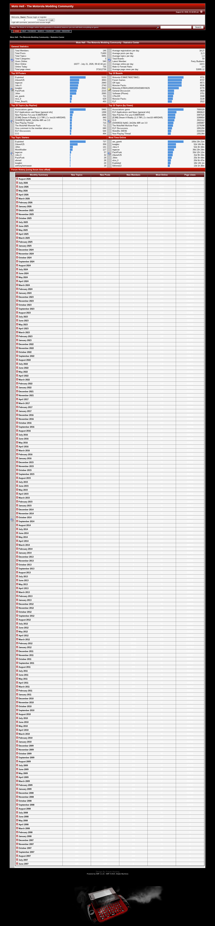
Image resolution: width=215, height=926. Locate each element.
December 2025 (26, 210)
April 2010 (23, 730)
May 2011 (23, 679)
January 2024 (24, 293)
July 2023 (23, 317)
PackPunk (20, 91)
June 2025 (23, 226)
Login (58, 31)
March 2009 (24, 781)
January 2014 (24, 553)
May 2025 (23, 230)
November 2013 (26, 561)
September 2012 (26, 616)
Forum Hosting (112, 872)
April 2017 (23, 399)
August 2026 (24, 179)
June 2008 (23, 816)
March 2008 (24, 828)
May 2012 (23, 631)
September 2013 (26, 568)
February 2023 (25, 336)
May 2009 (23, 773)
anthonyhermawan (23, 166)
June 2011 (23, 675)
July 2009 (23, 765)
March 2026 (24, 198)
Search (41, 31)
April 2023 (23, 328)
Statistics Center (57, 37)
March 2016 (24, 450)
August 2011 (24, 667)
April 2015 (23, 494)
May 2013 (23, 584)
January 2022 (24, 387)
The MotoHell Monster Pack (28, 125)
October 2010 (24, 706)
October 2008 (24, 801)
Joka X (18, 85)
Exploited (19, 77)
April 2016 (23, 446)
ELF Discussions (23, 131)
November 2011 (26, 655)
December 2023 (26, 297)
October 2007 (24, 848)
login (35, 17)
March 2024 (24, 285)
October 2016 (24, 423)
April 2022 (23, 376)
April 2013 (23, 588)
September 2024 (26, 261)
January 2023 (24, 340)
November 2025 (26, 214)
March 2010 (24, 734)
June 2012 (23, 628)
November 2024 (26, 254)
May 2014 (23, 537)
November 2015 (26, 466)
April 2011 (23, 683)
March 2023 (24, 332)
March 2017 (24, 403)
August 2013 (24, 572)
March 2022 (24, 380)
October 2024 (24, 257)
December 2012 (26, 604)
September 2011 (26, 663)
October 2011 (24, 659)
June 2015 (23, 486)
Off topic (116, 83)
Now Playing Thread (24, 123)
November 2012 (26, 608)
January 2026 (24, 206)
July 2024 (23, 269)
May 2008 (23, 820)
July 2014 (23, 529)
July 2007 (23, 860)
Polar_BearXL (21, 101)
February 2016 (25, 454)
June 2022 (23, 368)
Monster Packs (119, 85)
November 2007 (26, 844)
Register (66, 31)
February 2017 (25, 407)
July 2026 (23, 183)
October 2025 (24, 218)
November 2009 (26, 750)
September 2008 (26, 805)
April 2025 (23, 234)
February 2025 (25, 242)
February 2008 (25, 832)
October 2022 (24, 352)
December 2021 (26, 391)
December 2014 (26, 509)
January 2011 (24, 694)
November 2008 (26, 797)
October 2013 (24, 565)
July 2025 (23, 222)
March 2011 (24, 687)
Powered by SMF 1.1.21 (96, 874)
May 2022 (23, 372)
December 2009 (26, 746)
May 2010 (23, 726)
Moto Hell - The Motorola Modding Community (29, 37)
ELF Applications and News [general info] (34, 112)
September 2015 (26, 474)
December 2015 (26, 462)
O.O (17, 133)
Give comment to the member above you (33, 128)
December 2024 (26, 250)
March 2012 (24, 639)
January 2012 (24, 647)
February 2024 (25, 289)
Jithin (17, 93)
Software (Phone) (120, 93)
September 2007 (26, 852)
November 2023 (26, 301)
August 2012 (24, 620)
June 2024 (23, 273)
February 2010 (25, 738)
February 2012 (25, 643)
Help (24, 31)
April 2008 (23, 824)
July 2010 (23, 718)
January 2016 (24, 458)
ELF (114, 101)
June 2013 (23, 580)
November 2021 (26, 395)
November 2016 (26, 419)
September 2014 (26, 521)
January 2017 (24, 411)
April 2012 (23, 635)
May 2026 (23, 191)
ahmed (18, 160)
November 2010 (26, 702)
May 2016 (23, 443)
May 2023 (23, 324)
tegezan (18, 83)
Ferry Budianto (197, 61)
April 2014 (23, 541)
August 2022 (24, 360)
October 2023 (24, 305)
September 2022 (26, 356)
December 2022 (26, 344)
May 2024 (23, 277)
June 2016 (23, 439)
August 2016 (24, 431)
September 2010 (26, 710)
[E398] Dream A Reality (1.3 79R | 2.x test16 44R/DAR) (40, 117)
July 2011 (23, 671)
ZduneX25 (19, 80)
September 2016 (26, 427)
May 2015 (23, 490)
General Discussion (121, 91)
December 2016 (26, 415)
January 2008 (24, 836)
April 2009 (23, 777)
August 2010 (24, 714)
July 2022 (23, 364)
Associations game (24, 109)
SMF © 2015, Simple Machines (117, 874)
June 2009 (23, 769)
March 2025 (24, 238)
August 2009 (24, 761)
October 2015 (24, 470)
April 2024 (23, 281)
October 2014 (24, 517)
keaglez (18, 88)
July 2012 (23, 624)
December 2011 (25, 651)
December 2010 (26, 698)
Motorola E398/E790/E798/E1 (125, 77)
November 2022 (26, 348)
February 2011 (25, 691)
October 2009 (24, 753)
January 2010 (24, 742)
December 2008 (26, 793)
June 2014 (23, 533)
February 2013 (25, 596)
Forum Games (118, 80)
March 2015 (24, 498)
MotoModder (20, 149)
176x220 (116, 96)
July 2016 (23, 435)
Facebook (32, 31)
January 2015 (24, 505)
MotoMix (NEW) (119, 131)
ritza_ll (18, 99)
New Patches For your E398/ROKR (31, 115)
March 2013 (24, 592)
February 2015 (25, 502)
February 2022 (25, 383)
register (43, 17)
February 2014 (25, 549)
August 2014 (24, 525)
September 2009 (26, 757)
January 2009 (24, 789)
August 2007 (24, 856)
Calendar (50, 31)
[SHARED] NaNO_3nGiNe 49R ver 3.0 (32, 120)
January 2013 (24, 600)
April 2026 (23, 195)
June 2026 (23, 187)
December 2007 (26, 840)
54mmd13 (116, 166)
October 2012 (24, 612)
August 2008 (24, 809)
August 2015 (24, 478)
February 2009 (25, 785)
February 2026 (25, 202)
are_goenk (20, 96)
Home (17, 31)
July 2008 (23, 813)
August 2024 (24, 265)
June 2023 (23, 320)
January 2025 (24, 246)
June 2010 (23, 722)
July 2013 (23, 576)
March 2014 (24, 545)
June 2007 (23, 864)
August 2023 (24, 313)
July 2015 (23, 482)
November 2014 (26, 513)
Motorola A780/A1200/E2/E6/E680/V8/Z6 (131, 88)
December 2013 (26, 557)
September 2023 (26, 309)
